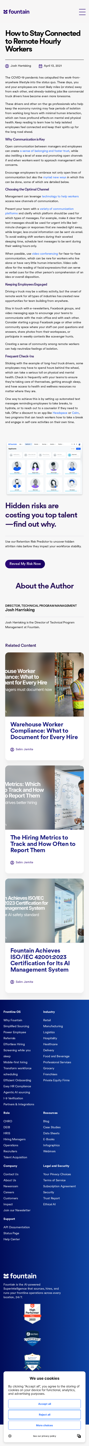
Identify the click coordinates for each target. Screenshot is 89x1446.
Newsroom (10, 1186)
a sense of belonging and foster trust (44, 151)
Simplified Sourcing (16, 1026)
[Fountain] (22, 11)
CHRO (7, 1121)
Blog (46, 1121)
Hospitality (50, 1038)
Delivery (48, 1050)
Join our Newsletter (16, 1210)
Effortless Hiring (14, 1044)
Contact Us (10, 1174)
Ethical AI (49, 1204)
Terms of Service (54, 1180)
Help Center (11, 1239)
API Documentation (16, 1227)
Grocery (48, 1068)
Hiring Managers (14, 1139)
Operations (10, 1145)
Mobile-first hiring (15, 1062)
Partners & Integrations (18, 1104)
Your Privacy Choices (57, 1174)
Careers (8, 1192)
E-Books (48, 1139)
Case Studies (51, 1127)
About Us (9, 1180)
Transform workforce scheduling (17, 1071)
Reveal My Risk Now (25, 564)
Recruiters (10, 1151)
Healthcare (50, 1044)
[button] (82, 11)
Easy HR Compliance (17, 1086)
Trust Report (51, 1198)
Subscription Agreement (59, 1186)
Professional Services (57, 1062)
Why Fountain (12, 1020)
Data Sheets (51, 1133)
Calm (75, 413)
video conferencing (45, 254)
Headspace (60, 413)
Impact (8, 1204)
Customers (10, 1198)
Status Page (11, 1233)
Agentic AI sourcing (16, 1092)
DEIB (6, 1127)
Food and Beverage (56, 1056)
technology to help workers (60, 196)
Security (48, 1192)
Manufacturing (53, 1026)
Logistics (49, 1032)
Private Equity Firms (56, 1080)
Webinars (49, 1151)
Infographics (51, 1145)
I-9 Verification (13, 1098)
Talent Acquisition (15, 1157)
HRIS (6, 1133)
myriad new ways (54, 177)
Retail (47, 1020)
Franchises (50, 1074)
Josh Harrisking (21, 66)
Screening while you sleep (16, 1053)
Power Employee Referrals (14, 1035)
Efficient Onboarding (17, 1080)
